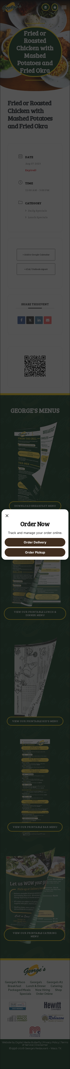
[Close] (7, 516)
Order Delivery (35, 542)
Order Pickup (35, 552)
